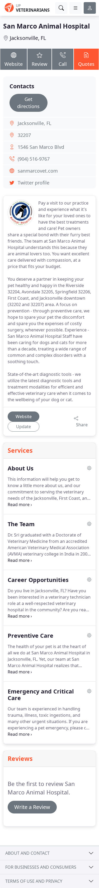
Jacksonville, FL (28, 37)
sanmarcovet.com (38, 171)
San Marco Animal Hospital (46, 26)
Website (13, 64)
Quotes (86, 64)
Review (39, 64)
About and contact (27, 853)
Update (23, 426)
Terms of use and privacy (33, 881)
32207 (24, 135)
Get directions (28, 102)
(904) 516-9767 (34, 159)
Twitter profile (33, 182)
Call (63, 64)
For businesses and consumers (40, 867)
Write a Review (32, 807)
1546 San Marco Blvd (41, 147)
